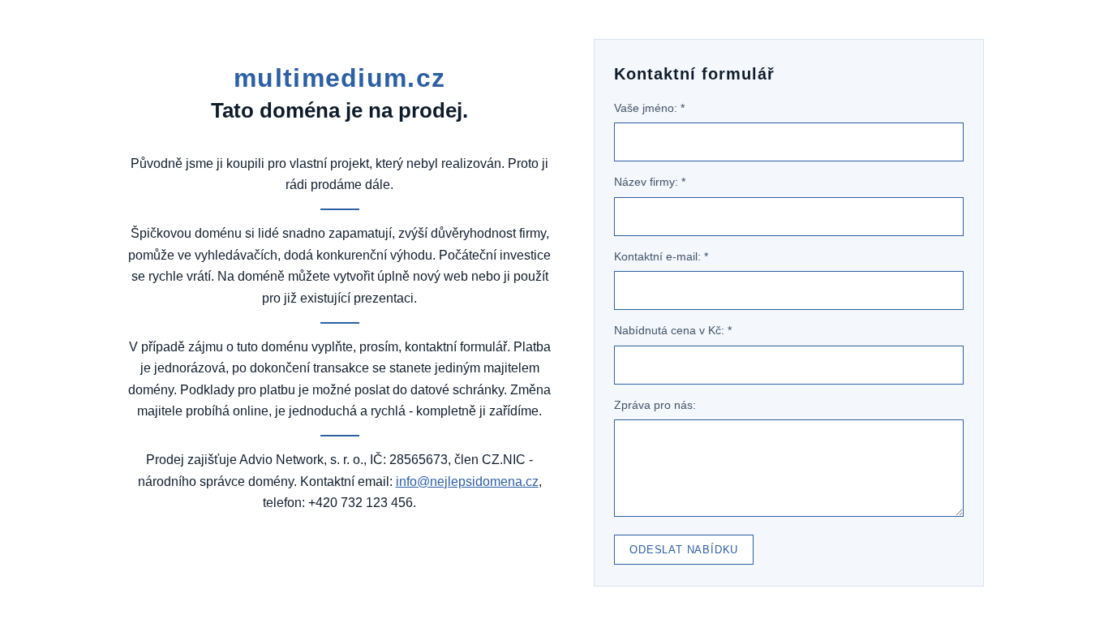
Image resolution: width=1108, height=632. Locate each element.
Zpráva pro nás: (655, 404)
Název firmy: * (649, 181)
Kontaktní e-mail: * (661, 256)
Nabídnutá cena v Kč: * (673, 330)
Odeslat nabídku (683, 550)
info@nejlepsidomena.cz (467, 481)
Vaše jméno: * (649, 107)
